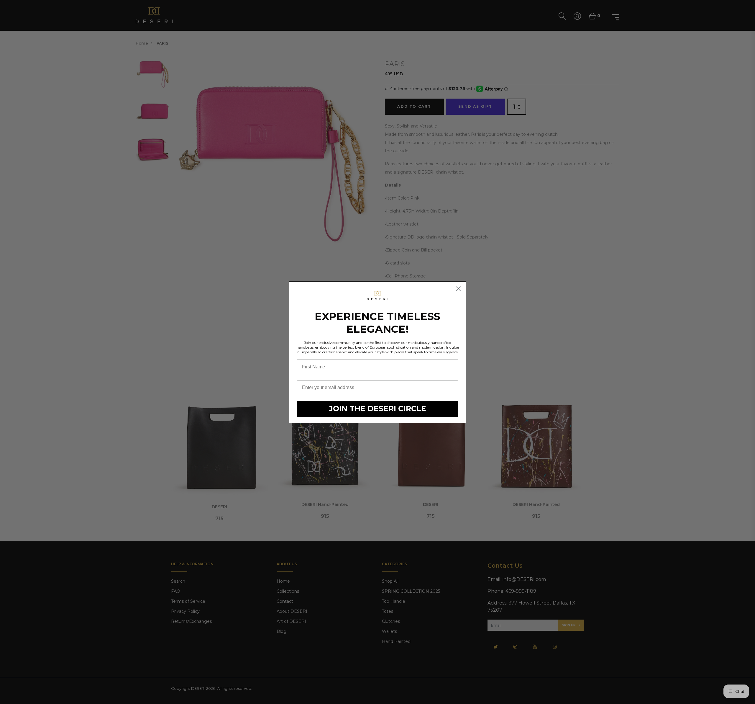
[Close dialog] (458, 289)
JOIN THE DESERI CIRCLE (377, 408)
